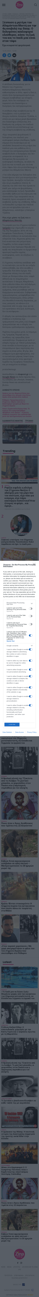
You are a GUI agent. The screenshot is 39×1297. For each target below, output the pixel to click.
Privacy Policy (32, 732)
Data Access (19, 732)
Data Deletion (7, 732)
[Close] (35, 565)
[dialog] (19, 648)
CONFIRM (12, 724)
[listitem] (19, 603)
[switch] (30, 609)
